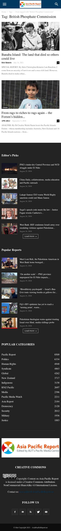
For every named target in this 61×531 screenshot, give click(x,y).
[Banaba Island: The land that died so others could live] (30, 36)
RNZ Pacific (8, 387)
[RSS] (30, 512)
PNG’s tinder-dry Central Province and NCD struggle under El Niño (39, 166)
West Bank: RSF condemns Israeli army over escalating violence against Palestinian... (39, 226)
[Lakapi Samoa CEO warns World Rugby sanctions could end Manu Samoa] (9, 198)
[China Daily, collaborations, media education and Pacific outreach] (9, 183)
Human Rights (9, 363)
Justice (5, 420)
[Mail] (23, 512)
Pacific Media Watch (12, 396)
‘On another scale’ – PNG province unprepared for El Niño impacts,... (35, 276)
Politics (5, 359)
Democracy (7, 406)
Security (6, 410)
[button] (56, 4)
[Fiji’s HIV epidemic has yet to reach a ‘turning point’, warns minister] (9, 308)
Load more (29, 236)
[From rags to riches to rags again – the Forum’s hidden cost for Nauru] (30, 94)
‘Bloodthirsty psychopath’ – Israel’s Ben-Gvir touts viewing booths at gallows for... (38, 291)
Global (5, 373)
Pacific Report (9, 354)
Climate (5, 107)
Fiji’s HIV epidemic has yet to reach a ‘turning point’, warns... (36, 306)
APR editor (6, 121)
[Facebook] (15, 512)
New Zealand (8, 378)
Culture (5, 49)
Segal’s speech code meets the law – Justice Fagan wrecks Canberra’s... (39, 211)
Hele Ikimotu (6, 62)
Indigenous (7, 382)
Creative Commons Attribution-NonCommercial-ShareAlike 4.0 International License (30, 483)
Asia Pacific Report (48, 478)
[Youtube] (46, 512)
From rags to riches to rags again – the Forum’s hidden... (27, 114)
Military (5, 415)
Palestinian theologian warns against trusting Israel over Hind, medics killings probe (39, 321)
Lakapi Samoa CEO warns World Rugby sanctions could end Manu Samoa (38, 196)
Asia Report (7, 401)
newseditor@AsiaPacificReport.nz (36, 491)
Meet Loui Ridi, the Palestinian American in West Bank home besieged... (39, 261)
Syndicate (6, 368)
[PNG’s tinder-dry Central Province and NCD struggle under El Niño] (9, 168)
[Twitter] (38, 512)
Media (5, 392)
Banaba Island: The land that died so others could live (30, 56)
